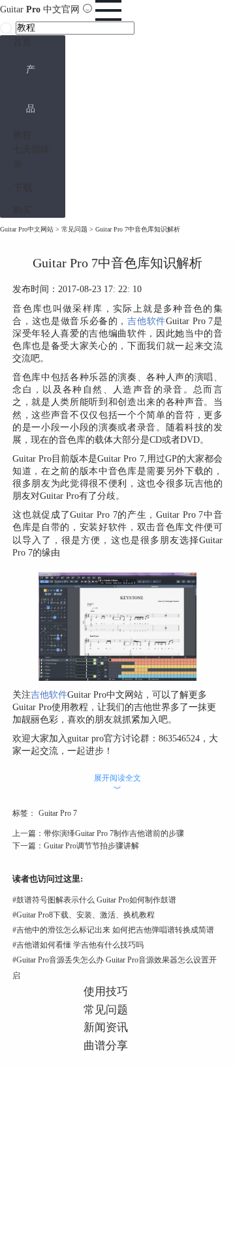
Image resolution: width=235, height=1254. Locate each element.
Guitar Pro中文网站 (27, 229)
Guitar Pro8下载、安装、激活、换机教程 (83, 915)
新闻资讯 (106, 1027)
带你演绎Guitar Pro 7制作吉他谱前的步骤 (114, 833)
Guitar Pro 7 (58, 813)
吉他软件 (146, 321)
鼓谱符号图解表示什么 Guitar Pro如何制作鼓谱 (94, 900)
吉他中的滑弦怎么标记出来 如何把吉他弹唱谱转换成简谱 (113, 930)
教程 (22, 135)
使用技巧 (106, 991)
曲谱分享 (106, 1045)
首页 (22, 42)
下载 (23, 187)
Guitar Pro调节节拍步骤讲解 (91, 846)
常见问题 (74, 229)
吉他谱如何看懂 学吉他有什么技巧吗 (78, 945)
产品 (30, 89)
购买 (22, 210)
